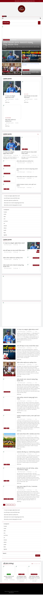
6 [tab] (39, 563)
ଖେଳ (4, 57)
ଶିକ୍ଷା (5, 232)
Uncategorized (6, 39)
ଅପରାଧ (5, 214)
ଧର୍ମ (4, 223)
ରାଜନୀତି (27, 57)
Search (4, 553)
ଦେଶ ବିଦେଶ (6, 221)
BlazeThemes (11, 592)
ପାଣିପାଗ (5, 228)
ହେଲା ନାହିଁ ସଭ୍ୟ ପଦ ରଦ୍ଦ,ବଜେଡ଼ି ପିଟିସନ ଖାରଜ (12, 198)
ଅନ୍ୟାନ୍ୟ (5, 211)
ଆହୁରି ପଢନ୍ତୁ (7, 102)
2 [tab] (33, 563)
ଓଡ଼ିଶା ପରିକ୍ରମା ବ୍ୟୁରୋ (10, 99)
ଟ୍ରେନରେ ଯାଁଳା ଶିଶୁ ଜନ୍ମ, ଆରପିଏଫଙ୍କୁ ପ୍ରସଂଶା (28, 451)
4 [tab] (36, 563)
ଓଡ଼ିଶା (24, 57)
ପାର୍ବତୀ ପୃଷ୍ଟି (6, 579)
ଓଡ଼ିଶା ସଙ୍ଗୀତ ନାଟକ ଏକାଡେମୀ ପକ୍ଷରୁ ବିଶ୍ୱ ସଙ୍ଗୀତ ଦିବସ (14, 202)
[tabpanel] (9, 573)
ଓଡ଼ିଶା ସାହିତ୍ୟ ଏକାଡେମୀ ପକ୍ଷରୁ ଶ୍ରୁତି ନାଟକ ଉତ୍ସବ (27, 176)
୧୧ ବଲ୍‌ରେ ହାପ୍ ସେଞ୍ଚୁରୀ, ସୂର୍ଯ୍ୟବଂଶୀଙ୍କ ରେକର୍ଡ (12, 195)
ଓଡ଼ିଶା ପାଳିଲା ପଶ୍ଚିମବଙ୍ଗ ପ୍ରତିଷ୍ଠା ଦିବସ (11, 73)
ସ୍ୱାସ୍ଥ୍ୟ (5, 234)
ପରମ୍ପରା (5, 225)
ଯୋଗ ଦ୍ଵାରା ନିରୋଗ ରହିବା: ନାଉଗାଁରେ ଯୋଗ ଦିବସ (28, 433)
